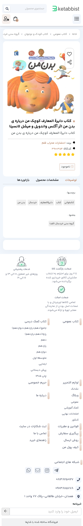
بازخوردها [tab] (23, 180)
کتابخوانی (69, 202)
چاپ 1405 (41, 376)
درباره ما (41, 395)
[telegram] (56, 470)
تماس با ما (40, 433)
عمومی (75, 402)
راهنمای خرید (38, 440)
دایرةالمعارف (46, 202)
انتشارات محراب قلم (53, 143)
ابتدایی (43, 364)
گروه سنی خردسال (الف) (62, 223)
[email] (37, 470)
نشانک (75, 389)
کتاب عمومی (60, 34)
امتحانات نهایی (70, 414)
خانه (74, 34)
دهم (44, 340)
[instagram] (47, 470)
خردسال (33, 202)
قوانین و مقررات (68, 426)
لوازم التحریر (71, 382)
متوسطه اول (40, 358)
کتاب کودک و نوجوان (36, 34)
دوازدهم (41, 352)
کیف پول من (70, 447)
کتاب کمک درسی (36, 321)
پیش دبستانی (39, 370)
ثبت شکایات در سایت (33, 426)
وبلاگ (75, 395)
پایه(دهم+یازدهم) (36, 334)
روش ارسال (71, 440)
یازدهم (42, 346)
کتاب (58, 202)
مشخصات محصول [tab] (47, 180)
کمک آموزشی (71, 408)
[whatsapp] (28, 470)
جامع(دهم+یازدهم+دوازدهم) (29, 328)
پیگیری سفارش (68, 433)
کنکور (75, 420)
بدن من (21, 202)
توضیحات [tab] (71, 180)
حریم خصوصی (37, 382)
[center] (7, 8)
